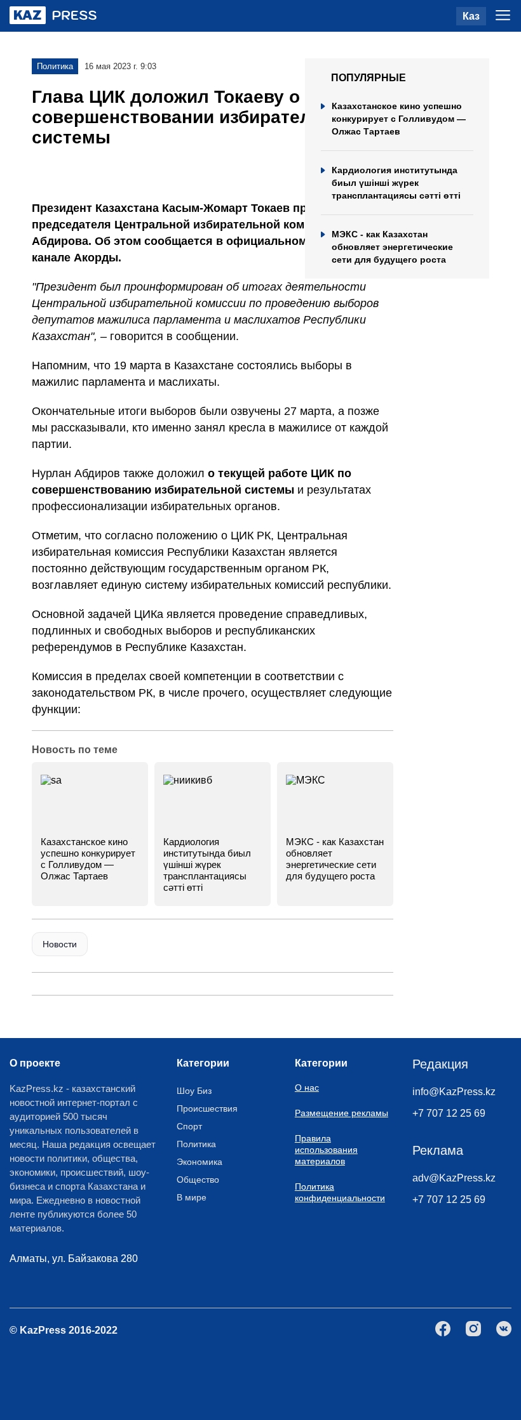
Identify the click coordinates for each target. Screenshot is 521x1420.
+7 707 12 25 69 (448, 1113)
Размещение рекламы (341, 1113)
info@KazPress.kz (454, 1091)
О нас (307, 1087)
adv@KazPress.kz (454, 1178)
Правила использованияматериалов (326, 1149)
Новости (60, 944)
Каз (471, 16)
